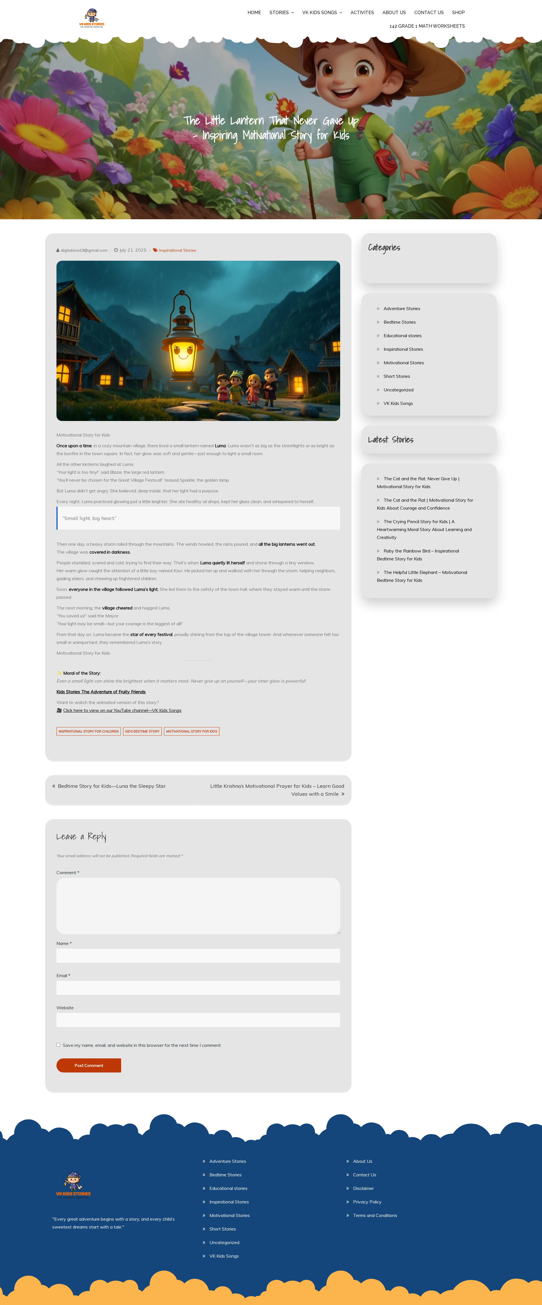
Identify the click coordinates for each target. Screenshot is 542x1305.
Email (63, 975)
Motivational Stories (404, 362)
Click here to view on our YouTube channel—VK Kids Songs (122, 710)
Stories (279, 12)
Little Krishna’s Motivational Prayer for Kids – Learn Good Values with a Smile (277, 790)
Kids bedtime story (142, 731)
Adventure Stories (402, 308)
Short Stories (397, 376)
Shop (458, 12)
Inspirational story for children (89, 731)
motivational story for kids (191, 731)
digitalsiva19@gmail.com (84, 250)
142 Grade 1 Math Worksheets (427, 26)
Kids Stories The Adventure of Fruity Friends (101, 691)
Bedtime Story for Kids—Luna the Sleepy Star (112, 786)
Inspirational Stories (177, 250)
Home (254, 12)
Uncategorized (399, 389)
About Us (394, 12)
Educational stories (403, 335)
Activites (362, 12)
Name (64, 943)
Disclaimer (363, 1188)
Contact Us (429, 12)
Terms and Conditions (375, 1215)
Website (65, 1007)
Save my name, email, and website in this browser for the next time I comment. (142, 1045)
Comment (67, 872)
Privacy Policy (367, 1202)
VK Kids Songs (319, 12)
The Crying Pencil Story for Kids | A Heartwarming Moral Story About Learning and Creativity (424, 529)
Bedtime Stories (400, 322)
